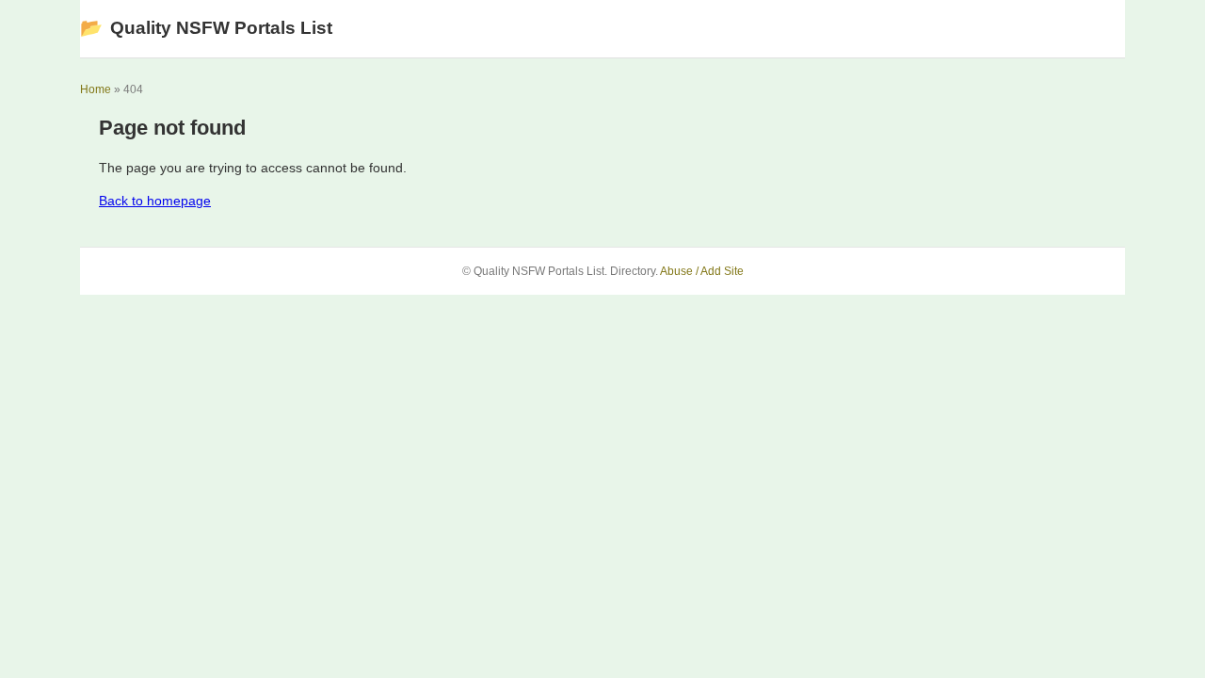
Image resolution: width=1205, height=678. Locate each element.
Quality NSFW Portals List (206, 28)
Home (95, 89)
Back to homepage (155, 200)
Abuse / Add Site (702, 271)
